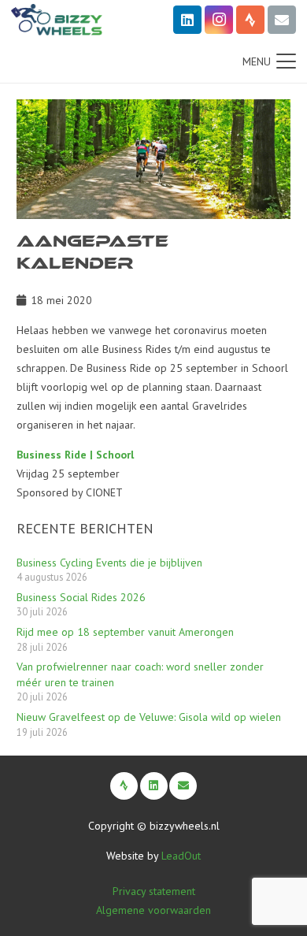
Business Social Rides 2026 (81, 597)
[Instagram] (219, 20)
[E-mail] (282, 20)
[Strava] (250, 20)
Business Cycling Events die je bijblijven (109, 562)
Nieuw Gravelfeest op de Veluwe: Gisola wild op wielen (149, 717)
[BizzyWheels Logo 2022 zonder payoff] (56, 19)
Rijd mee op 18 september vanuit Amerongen (125, 632)
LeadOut (181, 856)
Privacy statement (154, 891)
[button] (269, 61)
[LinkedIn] (187, 20)
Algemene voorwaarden (153, 910)
